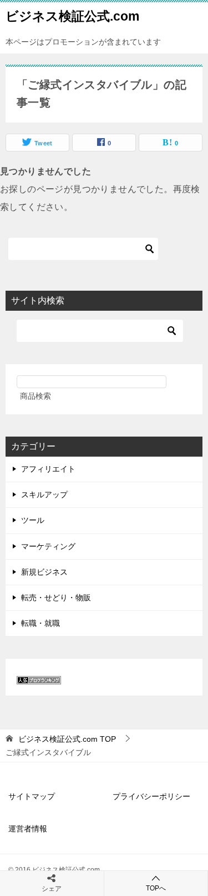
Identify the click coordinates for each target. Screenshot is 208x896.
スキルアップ (44, 494)
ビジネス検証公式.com (72, 16)
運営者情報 (27, 828)
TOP (67, 739)
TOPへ (156, 888)
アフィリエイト (48, 468)
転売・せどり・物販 (56, 597)
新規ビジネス (44, 571)
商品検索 (35, 395)
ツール (32, 520)
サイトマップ (31, 796)
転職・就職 (40, 623)
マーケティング (48, 546)
